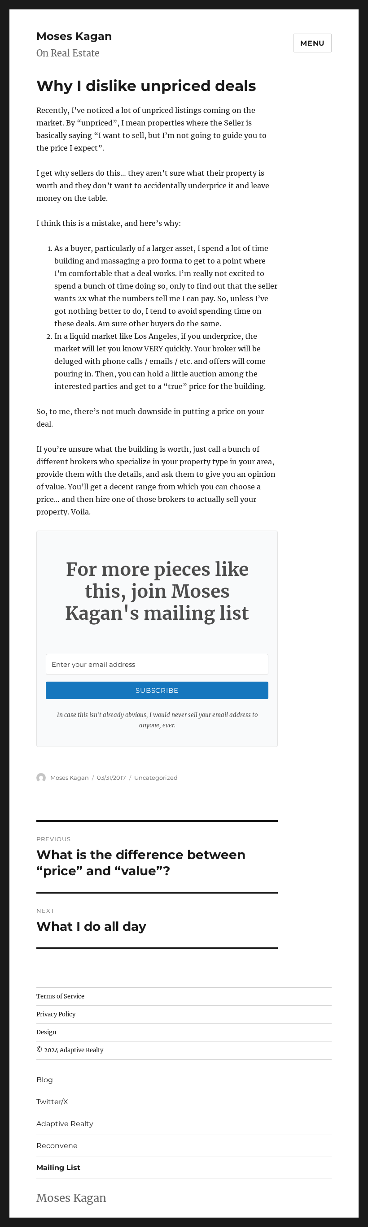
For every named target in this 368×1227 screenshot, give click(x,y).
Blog (44, 1080)
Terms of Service (60, 996)
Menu (312, 43)
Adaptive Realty (64, 1123)
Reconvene (57, 1145)
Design (46, 1032)
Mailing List (58, 1167)
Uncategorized (156, 777)
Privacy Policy (55, 1014)
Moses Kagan (74, 36)
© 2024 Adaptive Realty (69, 1050)
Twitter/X (52, 1101)
